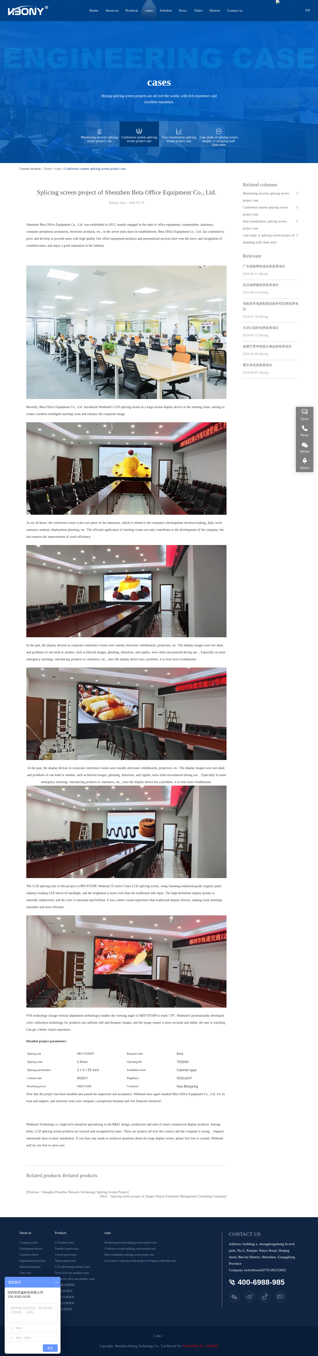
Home (93, 10)
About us (111, 10)
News (183, 10)
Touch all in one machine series (72, 1272)
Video (198, 10)
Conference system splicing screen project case (139, 139)
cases (149, 10)
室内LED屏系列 (64, 1297)
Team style (25, 1272)
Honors (215, 10)
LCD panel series (64, 1242)
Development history (30, 1248)
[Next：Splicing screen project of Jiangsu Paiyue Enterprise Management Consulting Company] (163, 1196)
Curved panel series (66, 1254)
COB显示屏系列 (65, 1285)
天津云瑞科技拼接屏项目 (261, 328)
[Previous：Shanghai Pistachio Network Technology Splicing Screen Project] (77, 1192)
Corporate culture (28, 1254)
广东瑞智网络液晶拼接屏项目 (264, 266)
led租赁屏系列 (63, 1309)
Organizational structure (32, 1260)
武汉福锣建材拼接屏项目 (261, 285)
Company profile (28, 1242)
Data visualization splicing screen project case (179, 139)
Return (304, 468)
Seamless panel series (67, 1248)
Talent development (30, 1266)
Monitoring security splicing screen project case (99, 139)
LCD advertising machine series (72, 1266)
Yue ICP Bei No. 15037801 (200, 1346)
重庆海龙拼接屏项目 (257, 365)
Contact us (235, 10)
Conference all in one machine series (75, 1279)
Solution (166, 10)
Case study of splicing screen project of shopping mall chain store (219, 141)
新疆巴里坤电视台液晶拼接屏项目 (267, 346)
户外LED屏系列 (64, 1303)
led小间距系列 (63, 1291)
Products (131, 10)
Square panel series (65, 1260)
